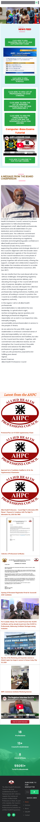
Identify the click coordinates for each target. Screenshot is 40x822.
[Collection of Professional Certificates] (20, 550)
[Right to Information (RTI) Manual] (20, 504)
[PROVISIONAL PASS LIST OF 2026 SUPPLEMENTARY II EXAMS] (20, 427)
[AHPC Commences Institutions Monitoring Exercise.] (20, 688)
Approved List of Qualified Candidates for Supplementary (20, 451)
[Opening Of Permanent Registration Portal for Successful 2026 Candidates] (20, 589)
